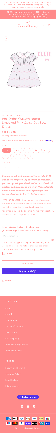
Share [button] (8, 280)
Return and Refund (15, 368)
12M (7, 150)
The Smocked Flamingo (31, 428)
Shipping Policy (13, 374)
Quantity (6, 162)
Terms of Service (14, 326)
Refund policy (12, 338)
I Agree (9, 253)
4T (45, 150)
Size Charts (11, 332)
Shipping (5, 136)
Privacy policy (12, 386)
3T (36, 150)
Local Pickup (11, 380)
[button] (5, 25)
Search (9, 314)
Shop (7, 308)
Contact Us (11, 320)
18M (17, 150)
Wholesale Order (13, 350)
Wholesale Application (16, 344)
